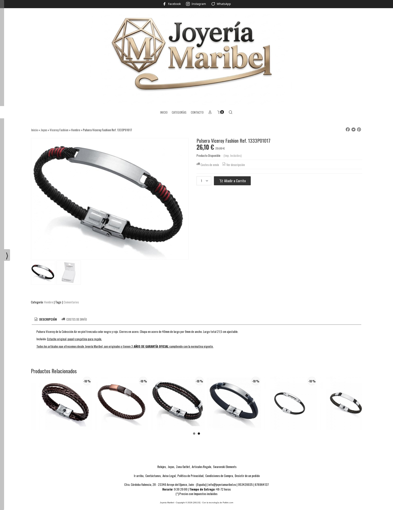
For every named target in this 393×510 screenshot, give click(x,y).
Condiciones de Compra (219, 475)
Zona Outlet (183, 466)
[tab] (45, 319)
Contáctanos (153, 475)
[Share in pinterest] (359, 129)
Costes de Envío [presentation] (76, 319)
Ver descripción (235, 164)
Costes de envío (210, 164)
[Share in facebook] (348, 129)
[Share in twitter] (353, 129)
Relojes (161, 466)
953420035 (245, 484)
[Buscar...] (231, 112)
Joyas (171, 466)
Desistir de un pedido (247, 475)
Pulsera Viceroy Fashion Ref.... (65, 407)
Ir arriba (138, 475)
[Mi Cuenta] (210, 112)
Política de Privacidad (190, 475)
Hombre (48, 302)
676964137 (262, 484)
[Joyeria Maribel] (196, 57)
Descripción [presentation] (47, 319)
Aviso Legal (169, 475)
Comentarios (71, 302)
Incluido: (41, 339)
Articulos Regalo (201, 466)
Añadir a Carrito (234, 180)
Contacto (197, 112)
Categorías (179, 112)
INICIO (163, 112)
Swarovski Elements (224, 466)
